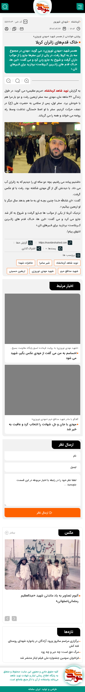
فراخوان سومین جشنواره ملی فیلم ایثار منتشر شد (49, 658)
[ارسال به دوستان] (22, 28)
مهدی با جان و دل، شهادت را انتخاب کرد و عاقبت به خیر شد (42, 427)
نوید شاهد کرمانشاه (57, 91)
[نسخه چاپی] (7, 28)
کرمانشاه (75, 22)
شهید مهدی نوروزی (43, 271)
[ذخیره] (14, 28)
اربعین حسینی (17, 271)
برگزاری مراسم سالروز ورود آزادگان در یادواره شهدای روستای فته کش (43, 643)
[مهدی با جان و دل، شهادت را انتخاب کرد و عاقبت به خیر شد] (42, 390)
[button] (14, 618)
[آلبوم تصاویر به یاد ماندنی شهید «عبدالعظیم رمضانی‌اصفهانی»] (42, 564)
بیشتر (12, 533)
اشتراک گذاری (28, 248)
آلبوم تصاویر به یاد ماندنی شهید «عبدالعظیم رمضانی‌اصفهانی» (49, 598)
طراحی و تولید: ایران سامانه (42, 689)
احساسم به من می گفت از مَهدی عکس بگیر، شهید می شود (43, 356)
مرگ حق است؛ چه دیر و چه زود (60, 652)
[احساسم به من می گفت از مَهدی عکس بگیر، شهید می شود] (42, 319)
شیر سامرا (44, 263)
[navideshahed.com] (74, 676)
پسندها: (52, 248)
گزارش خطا (21, 243)
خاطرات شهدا (26, 263)
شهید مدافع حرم (69, 271)
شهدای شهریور (60, 22)
